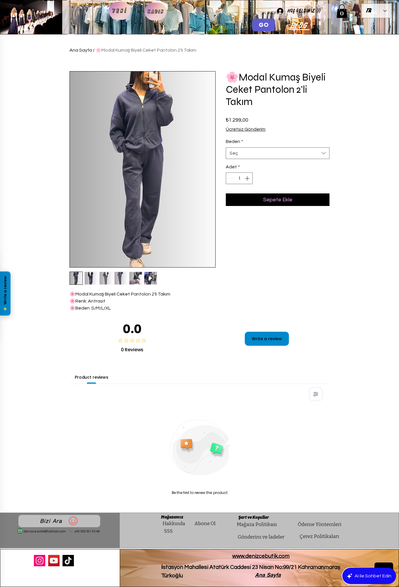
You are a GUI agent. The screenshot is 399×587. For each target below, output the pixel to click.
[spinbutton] (239, 178)
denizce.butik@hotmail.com (45, 531)
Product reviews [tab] (91, 377)
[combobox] (277, 153)
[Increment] (248, 178)
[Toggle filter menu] (315, 394)
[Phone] (71, 531)
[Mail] (20, 531)
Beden (234, 141)
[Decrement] (231, 178)
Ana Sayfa (81, 50)
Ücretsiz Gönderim (246, 129)
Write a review (267, 339)
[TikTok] (68, 560)
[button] (342, 11)
